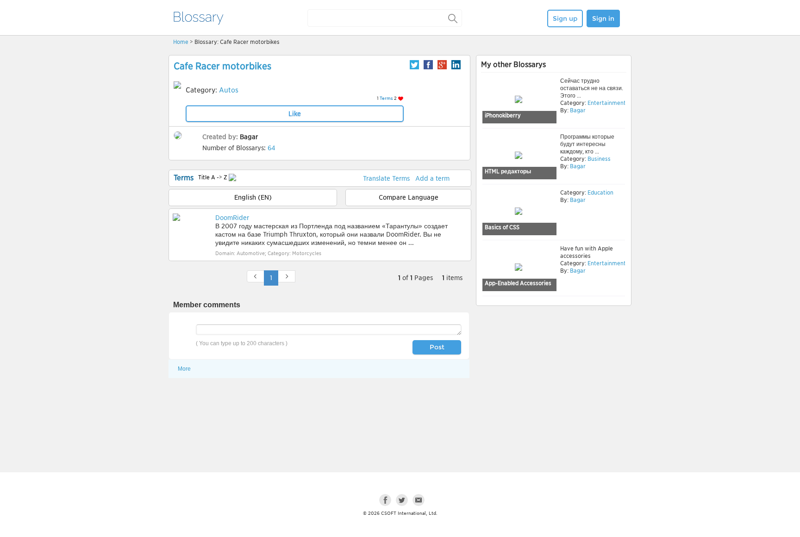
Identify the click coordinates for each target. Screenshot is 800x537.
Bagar (249, 136)
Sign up (565, 18)
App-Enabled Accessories (518, 283)
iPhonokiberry (503, 115)
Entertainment (606, 102)
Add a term (432, 178)
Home (180, 41)
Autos (228, 90)
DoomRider (232, 217)
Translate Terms (386, 178)
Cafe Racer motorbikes (222, 66)
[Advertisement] (553, 380)
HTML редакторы (508, 171)
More (184, 369)
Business (598, 158)
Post (437, 347)
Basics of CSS (502, 227)
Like (294, 113)
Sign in (603, 18)
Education (599, 192)
